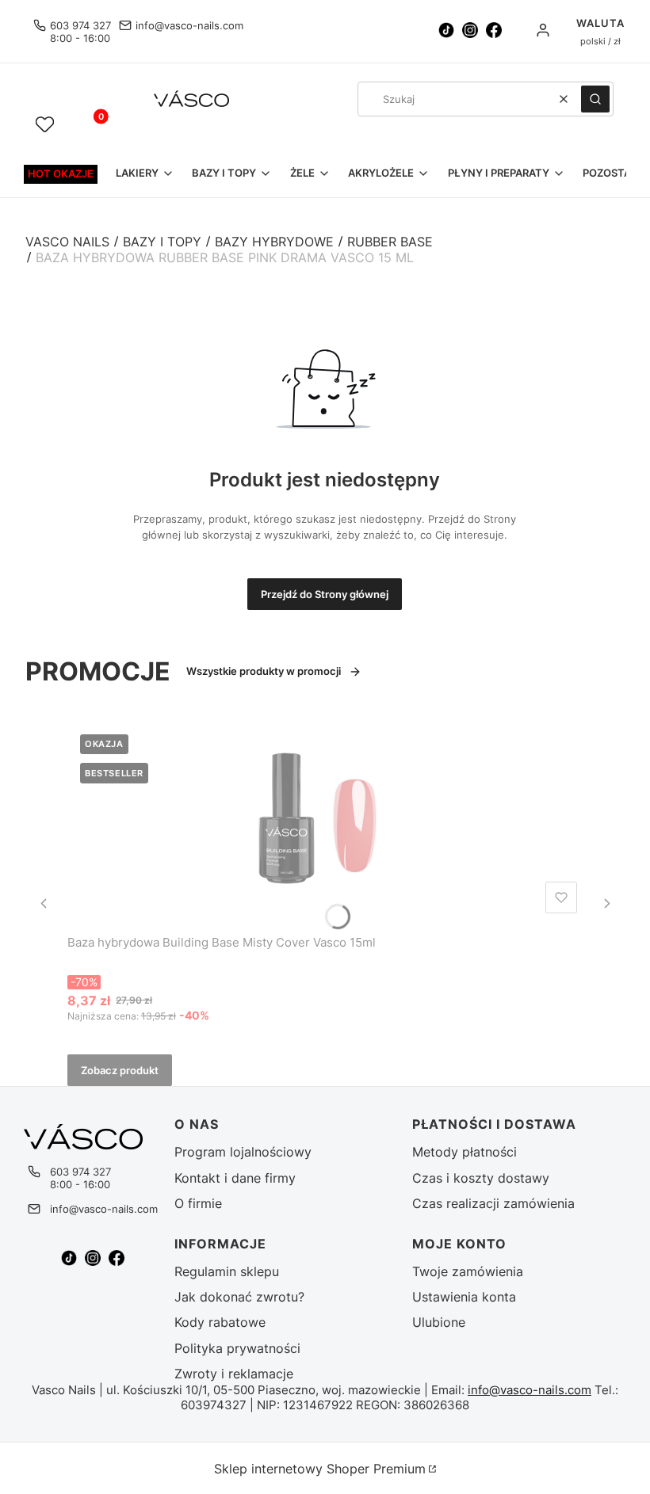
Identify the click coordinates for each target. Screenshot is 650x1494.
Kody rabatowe (220, 1322)
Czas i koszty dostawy (480, 1178)
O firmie (198, 1203)
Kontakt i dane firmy (235, 1178)
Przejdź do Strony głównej (324, 594)
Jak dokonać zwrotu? (239, 1297)
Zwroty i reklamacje (233, 1374)
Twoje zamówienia (467, 1271)
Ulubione (438, 1322)
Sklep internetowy (320, 1469)
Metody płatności (464, 1152)
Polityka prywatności (237, 1348)
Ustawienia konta (464, 1297)
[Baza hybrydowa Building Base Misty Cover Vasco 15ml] (325, 821)
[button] (595, 99)
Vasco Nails (67, 242)
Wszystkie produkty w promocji (263, 671)
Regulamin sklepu (226, 1271)
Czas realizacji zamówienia (493, 1203)
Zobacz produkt (120, 1070)
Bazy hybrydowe (274, 242)
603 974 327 (80, 25)
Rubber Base (390, 242)
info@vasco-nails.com (189, 25)
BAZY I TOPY (162, 242)
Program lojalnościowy (243, 1152)
